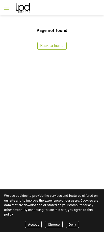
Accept (33, 224)
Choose (54, 224)
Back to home (52, 45)
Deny (72, 224)
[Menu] (6, 7)
